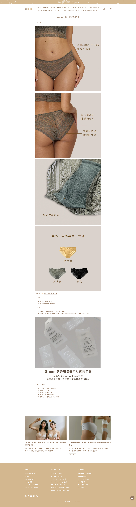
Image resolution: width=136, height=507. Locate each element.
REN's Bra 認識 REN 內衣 (58, 485)
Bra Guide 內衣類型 (56, 476)
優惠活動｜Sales (55, 10)
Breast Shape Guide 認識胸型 (59, 482)
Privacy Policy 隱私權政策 (32, 485)
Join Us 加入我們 (29, 479)
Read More (28, 454)
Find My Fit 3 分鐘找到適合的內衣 (60, 487)
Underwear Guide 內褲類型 (58, 479)
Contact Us (81, 487)
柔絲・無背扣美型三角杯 (50, 293)
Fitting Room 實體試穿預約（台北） (60, 490)
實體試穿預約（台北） (92, 10)
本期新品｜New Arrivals (57, 7)
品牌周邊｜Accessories (68, 10)
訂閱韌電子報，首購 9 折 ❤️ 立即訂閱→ (68, 2)
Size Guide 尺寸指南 (56, 473)
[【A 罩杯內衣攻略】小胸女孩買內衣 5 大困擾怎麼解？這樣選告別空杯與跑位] (46, 428)
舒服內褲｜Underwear (43, 10)
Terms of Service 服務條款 (32, 487)
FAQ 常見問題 (81, 482)
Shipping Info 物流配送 (84, 476)
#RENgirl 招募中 (29, 482)
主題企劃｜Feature (81, 7)
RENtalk (77, 10)
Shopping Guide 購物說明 (85, 473)
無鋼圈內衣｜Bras (93, 7)
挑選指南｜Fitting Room (43, 7)
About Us (83, 10)
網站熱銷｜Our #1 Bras (70, 7)
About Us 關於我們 (30, 473)
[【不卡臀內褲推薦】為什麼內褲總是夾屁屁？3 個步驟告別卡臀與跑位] (90, 428)
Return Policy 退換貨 (83, 479)
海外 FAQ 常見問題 (83, 485)
